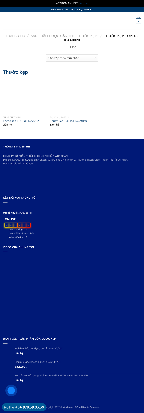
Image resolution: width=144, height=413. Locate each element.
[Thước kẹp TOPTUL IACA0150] (56, 96)
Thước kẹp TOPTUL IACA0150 (68, 121)
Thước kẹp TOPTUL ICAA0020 (21, 121)
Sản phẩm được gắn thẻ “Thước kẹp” (64, 36)
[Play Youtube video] (72, 293)
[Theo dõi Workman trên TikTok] (14, 207)
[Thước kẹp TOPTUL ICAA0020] (9, 96)
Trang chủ (15, 36)
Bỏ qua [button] (83, 3)
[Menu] (5, 20)
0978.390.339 (25, 163)
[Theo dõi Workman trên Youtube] (9, 207)
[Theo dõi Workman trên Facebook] (5, 207)
